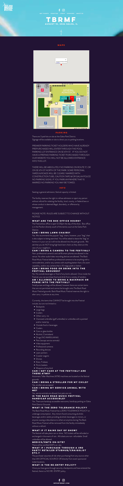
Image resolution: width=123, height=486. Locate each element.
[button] (79, 13)
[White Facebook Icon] (59, 10)
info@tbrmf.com (61, 483)
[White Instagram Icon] (63, 10)
